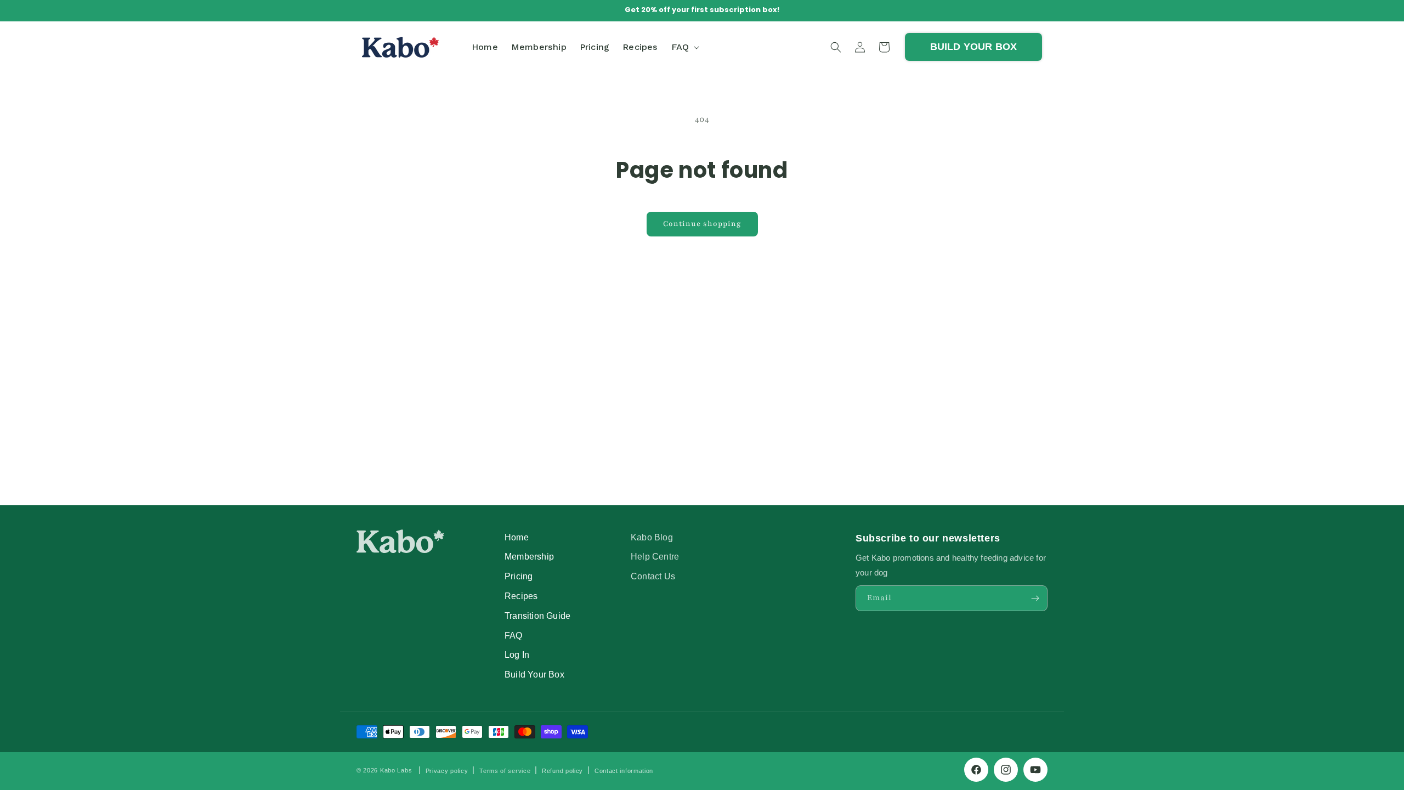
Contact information (624, 771)
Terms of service (504, 771)
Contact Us (653, 576)
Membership (529, 556)
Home (517, 537)
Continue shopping (702, 224)
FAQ (514, 635)
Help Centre (655, 556)
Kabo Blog (652, 537)
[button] (684, 47)
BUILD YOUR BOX (973, 46)
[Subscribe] (1035, 598)
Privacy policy (447, 771)
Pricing (519, 576)
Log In (517, 654)
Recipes (521, 596)
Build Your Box (534, 674)
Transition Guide (537, 615)
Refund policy (562, 771)
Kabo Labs (396, 770)
